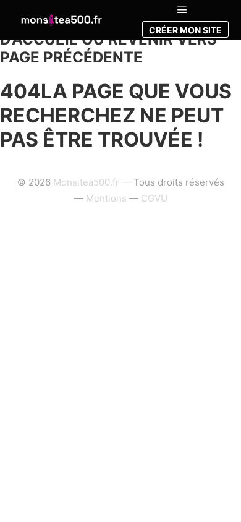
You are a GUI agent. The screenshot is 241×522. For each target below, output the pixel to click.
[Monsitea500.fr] (61, 19)
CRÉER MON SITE (185, 30)
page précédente (71, 57)
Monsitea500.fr (86, 182)
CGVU (154, 198)
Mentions (106, 198)
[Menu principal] (182, 10)
